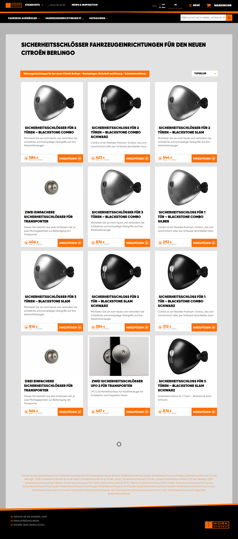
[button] (205, 73)
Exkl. (164, 7)
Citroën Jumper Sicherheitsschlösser (167, 479)
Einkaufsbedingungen (26, 520)
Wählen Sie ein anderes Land (30, 516)
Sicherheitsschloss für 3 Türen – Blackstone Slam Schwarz (182, 386)
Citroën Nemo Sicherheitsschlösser (84, 479)
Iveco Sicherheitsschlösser (159, 475)
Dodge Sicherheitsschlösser (191, 475)
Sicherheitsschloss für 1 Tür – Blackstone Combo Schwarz (181, 301)
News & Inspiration (85, 5)
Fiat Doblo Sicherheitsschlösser (180, 482)
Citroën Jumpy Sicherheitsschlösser (125, 479)
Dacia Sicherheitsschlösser (128, 475)
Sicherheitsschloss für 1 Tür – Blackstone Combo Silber (181, 217)
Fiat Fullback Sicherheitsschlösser (67, 482)
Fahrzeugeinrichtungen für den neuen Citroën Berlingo (52, 74)
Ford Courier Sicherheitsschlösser (75, 490)
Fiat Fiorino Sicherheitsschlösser (105, 482)
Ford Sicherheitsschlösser (98, 475)
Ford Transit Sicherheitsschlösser (141, 486)
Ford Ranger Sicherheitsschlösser (102, 486)
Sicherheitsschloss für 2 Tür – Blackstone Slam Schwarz (115, 301)
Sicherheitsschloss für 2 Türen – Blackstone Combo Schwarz (116, 132)
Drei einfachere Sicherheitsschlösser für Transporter (48, 386)
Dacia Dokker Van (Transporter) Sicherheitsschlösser (124, 490)
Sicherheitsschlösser (135, 74)
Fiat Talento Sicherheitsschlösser (143, 482)
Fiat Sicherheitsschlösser (68, 475)
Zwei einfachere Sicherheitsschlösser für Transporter (48, 217)
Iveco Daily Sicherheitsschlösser (172, 490)
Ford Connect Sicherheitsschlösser (180, 486)
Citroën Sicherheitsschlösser (37, 475)
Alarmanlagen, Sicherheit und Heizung (102, 74)
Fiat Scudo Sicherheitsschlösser (64, 486)
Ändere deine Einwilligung (29, 524)
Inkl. (163, 4)
